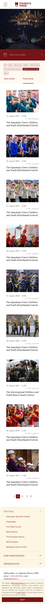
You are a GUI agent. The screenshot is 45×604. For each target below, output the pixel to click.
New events (9, 79)
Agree (22, 600)
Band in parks (35, 65)
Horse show (18, 65)
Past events (28, 79)
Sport (6, 73)
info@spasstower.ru (11, 579)
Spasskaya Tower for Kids (30, 69)
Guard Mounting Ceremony (12, 69)
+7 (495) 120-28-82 (15, 576)
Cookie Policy (20, 592)
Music (26, 65)
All (5, 65)
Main (10, 65)
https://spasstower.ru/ (18, 583)
